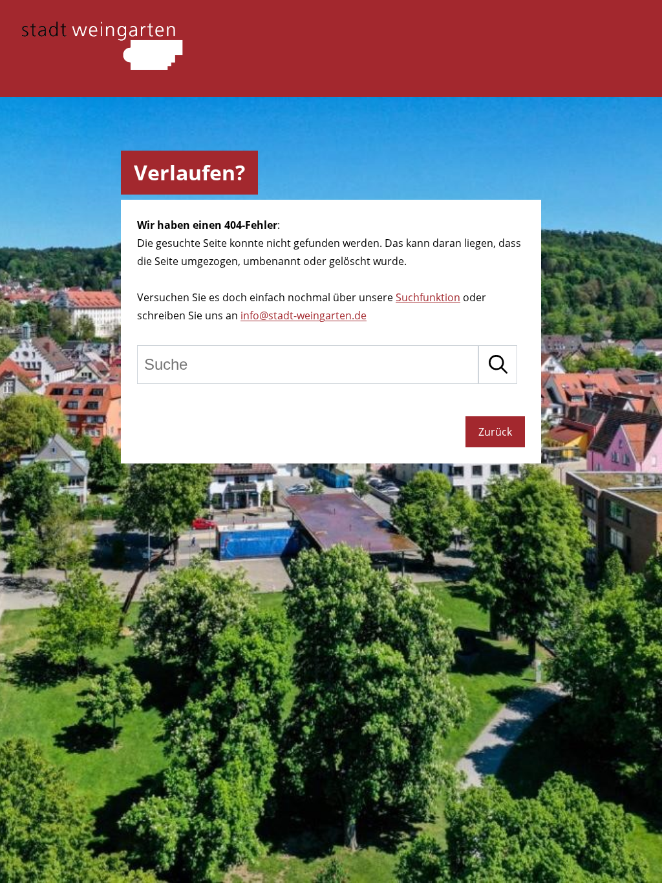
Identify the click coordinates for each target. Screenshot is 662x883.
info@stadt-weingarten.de (303, 315)
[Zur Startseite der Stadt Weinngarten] (102, 66)
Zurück (495, 432)
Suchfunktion (428, 297)
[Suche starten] (497, 364)
